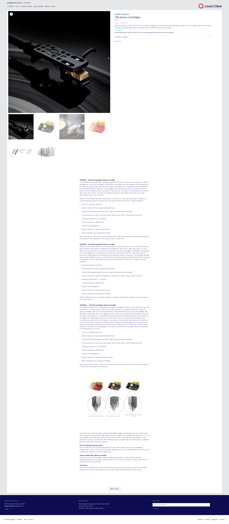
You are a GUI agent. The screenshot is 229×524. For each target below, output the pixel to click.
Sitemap (19, 519)
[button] (11, 14)
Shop (53, 6)
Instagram (214, 519)
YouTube (222, 519)
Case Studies (39, 6)
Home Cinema (26, 6)
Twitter (207, 519)
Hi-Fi (17, 6)
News (47, 6)
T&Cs (25, 519)
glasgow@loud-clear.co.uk (14, 506)
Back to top (114, 489)
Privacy (30, 519)
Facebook (200, 519)
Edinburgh (27, 3)
